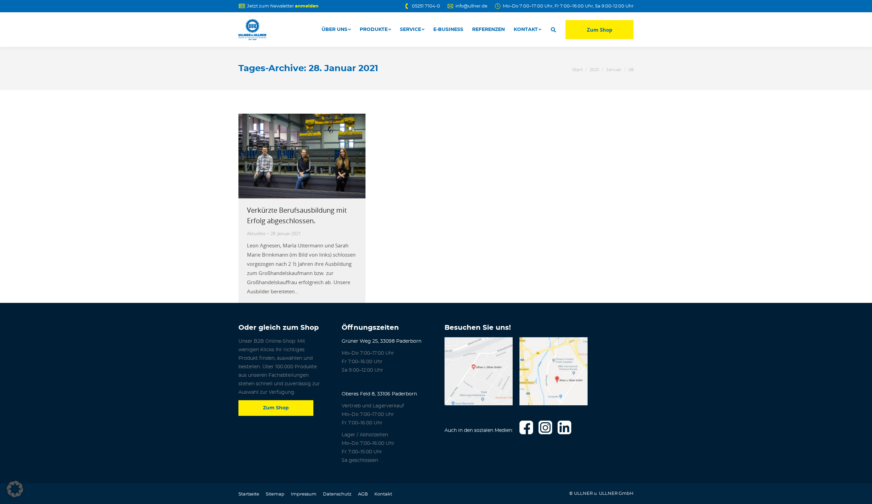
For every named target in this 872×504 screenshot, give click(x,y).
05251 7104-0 (426, 6)
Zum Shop (599, 29)
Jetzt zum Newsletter (282, 6)
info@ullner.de (471, 6)
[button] (15, 489)
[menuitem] (336, 29)
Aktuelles (256, 233)
